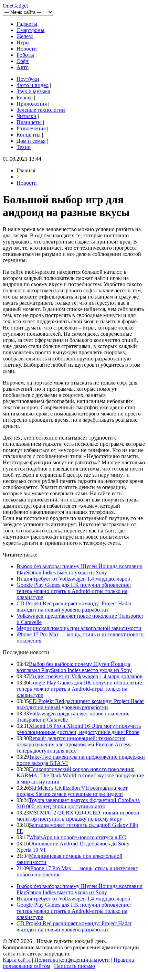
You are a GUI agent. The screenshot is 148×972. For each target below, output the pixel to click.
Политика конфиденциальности (72, 960)
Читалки (26, 116)
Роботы (25, 55)
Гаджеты (27, 24)
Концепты (29, 135)
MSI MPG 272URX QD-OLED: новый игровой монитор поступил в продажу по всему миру (78, 816)
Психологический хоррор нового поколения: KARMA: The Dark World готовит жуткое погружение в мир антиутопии (80, 775)
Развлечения (31, 128)
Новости (27, 49)
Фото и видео (33, 85)
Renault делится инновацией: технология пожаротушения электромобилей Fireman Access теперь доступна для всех (73, 744)
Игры (23, 42)
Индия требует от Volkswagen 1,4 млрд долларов (73, 579)
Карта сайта (17, 960)
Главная (26, 170)
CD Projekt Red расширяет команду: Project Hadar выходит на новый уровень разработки (74, 607)
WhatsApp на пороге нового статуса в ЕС (77, 837)
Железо (25, 36)
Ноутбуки (28, 79)
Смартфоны (30, 30)
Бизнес (25, 97)
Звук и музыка (33, 91)
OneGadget (15, 6)
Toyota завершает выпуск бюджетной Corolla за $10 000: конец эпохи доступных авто (78, 803)
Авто (23, 67)
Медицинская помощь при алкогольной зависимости (79, 628)
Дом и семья (31, 141)
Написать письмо (74, 966)
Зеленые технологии (41, 110)
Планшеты (29, 122)
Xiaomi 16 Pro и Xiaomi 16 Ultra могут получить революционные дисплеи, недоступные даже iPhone (79, 729)
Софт (23, 61)
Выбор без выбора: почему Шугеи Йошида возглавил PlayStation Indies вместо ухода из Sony (79, 569)
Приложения (32, 104)
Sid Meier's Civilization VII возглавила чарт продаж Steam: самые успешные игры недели (72, 791)
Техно (24, 147)
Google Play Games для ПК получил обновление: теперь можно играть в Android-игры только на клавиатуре (74, 591)
